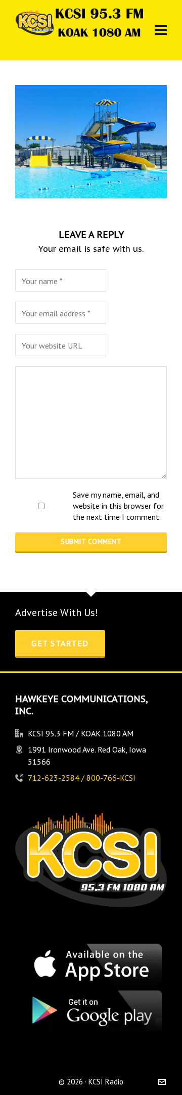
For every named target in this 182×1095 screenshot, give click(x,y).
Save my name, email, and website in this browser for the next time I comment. (118, 506)
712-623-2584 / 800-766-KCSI (81, 778)
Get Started (60, 643)
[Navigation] (161, 30)
